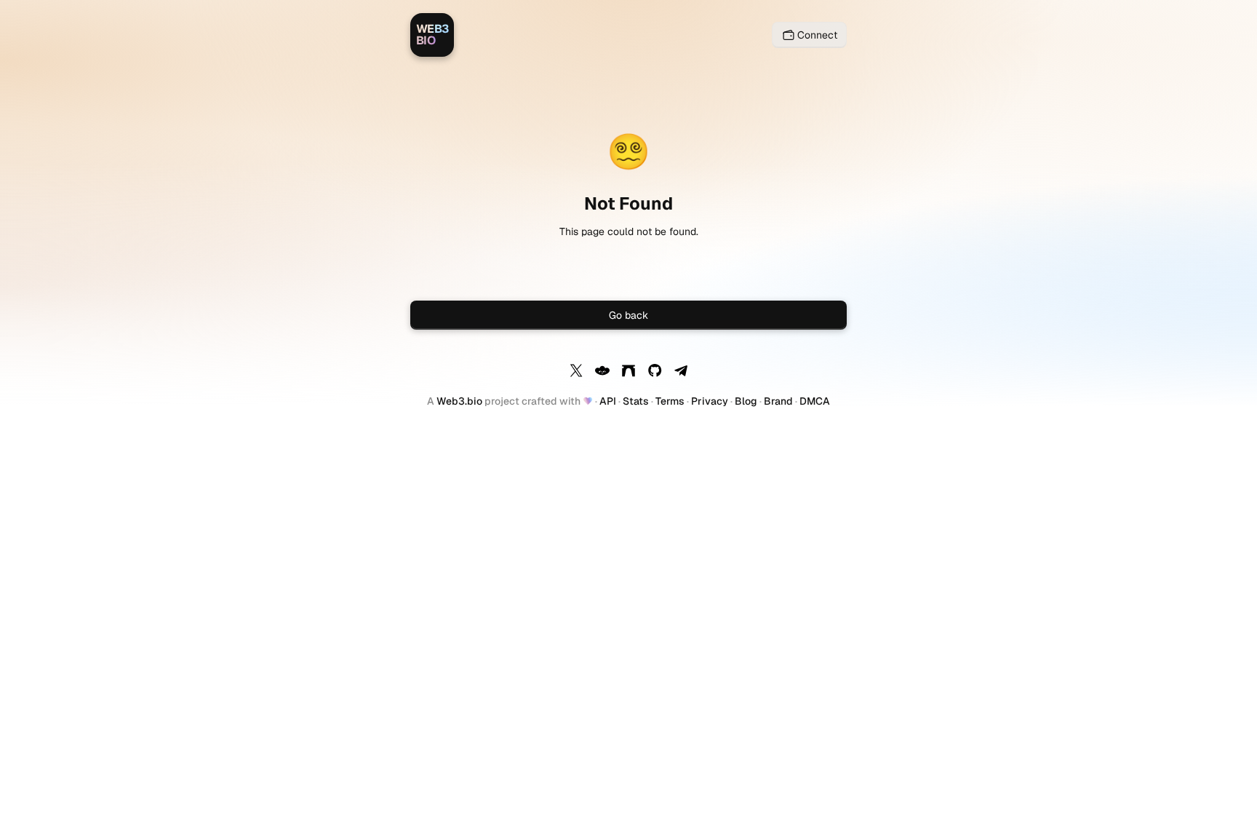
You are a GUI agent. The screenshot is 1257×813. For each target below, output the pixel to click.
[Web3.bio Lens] (602, 372)
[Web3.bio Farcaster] (628, 372)
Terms (670, 401)
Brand (778, 401)
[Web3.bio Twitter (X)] (576, 372)
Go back (628, 315)
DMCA (814, 401)
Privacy (709, 401)
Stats (636, 401)
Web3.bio (459, 401)
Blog (746, 401)
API (607, 401)
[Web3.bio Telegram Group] (681, 372)
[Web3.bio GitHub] (654, 372)
